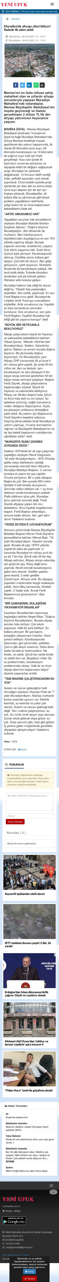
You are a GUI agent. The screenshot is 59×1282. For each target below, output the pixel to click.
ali (54, 1113)
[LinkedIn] (29, 85)
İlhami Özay (8, 1113)
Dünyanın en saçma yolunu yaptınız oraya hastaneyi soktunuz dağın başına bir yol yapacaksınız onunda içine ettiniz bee (22, 1186)
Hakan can (7, 1167)
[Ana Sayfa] (18, 1218)
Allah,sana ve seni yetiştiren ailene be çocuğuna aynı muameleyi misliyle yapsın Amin (25, 1172)
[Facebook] (15, 85)
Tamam (31, 1278)
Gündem (15, 18)
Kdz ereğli (7, 1180)
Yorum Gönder (15, 821)
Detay (30, 1271)
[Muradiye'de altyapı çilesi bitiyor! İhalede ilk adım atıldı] (29, 60)
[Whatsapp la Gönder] (36, 85)
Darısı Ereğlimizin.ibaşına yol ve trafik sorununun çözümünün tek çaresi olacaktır (26, 1119)
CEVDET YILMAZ (10, 1145)
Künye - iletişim (13, 1229)
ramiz (4, 1126)
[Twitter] (22, 85)
